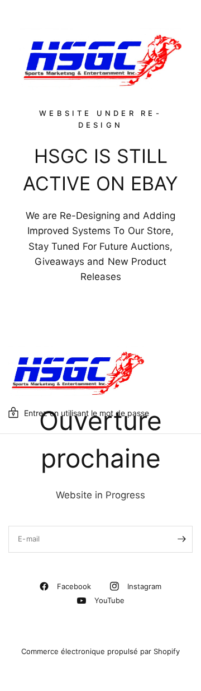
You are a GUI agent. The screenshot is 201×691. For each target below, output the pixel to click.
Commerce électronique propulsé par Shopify (100, 651)
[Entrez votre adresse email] (181, 539)
